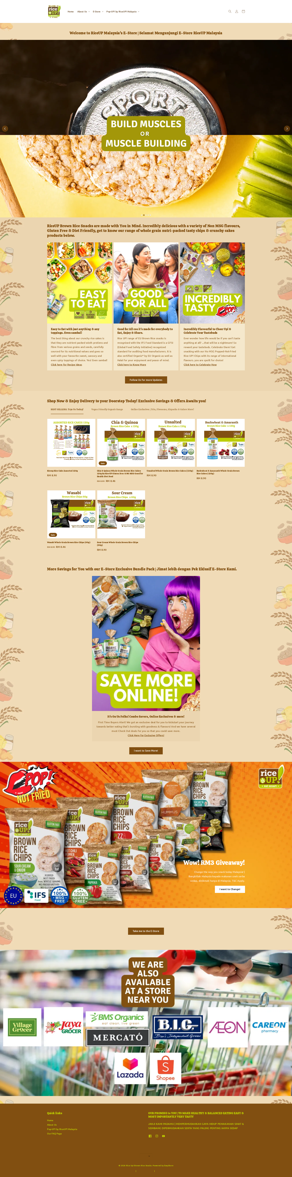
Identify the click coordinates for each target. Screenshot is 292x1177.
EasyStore (168, 1165)
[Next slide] (287, 129)
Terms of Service (127, 1171)
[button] (230, 11)
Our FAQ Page (54, 1133)
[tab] (141, 215)
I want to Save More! (146, 750)
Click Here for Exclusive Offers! (146, 735)
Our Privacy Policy (145, 1171)
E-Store (97, 11)
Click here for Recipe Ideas (66, 364)
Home (71, 11)
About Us (82, 11)
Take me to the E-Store (146, 930)
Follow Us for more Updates (146, 379)
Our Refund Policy (163, 1171)
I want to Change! (230, 889)
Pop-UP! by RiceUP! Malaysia (121, 11)
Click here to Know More (131, 364)
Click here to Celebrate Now (200, 364)
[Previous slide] (5, 129)
